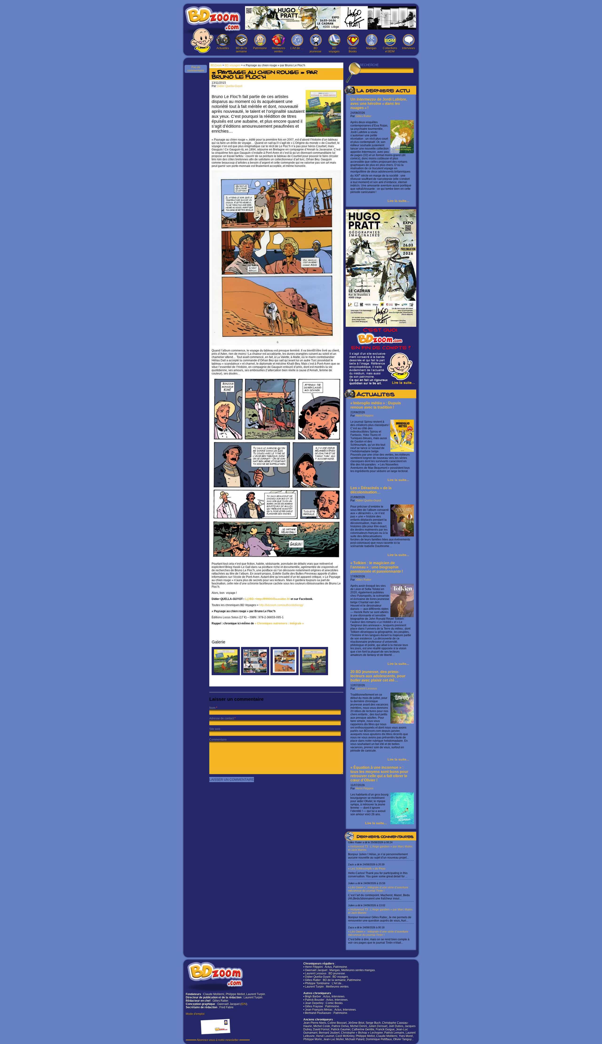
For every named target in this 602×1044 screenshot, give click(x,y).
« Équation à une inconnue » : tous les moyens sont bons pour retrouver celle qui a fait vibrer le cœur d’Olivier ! (379, 773)
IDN (243, 1004)
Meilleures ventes (278, 50)
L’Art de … (297, 48)
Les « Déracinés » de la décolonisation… (371, 490)
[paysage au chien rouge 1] (284, 674)
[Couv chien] (314, 674)
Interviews (408, 48)
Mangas (371, 48)
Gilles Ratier (363, 116)
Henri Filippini (364, 415)
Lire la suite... (398, 201)
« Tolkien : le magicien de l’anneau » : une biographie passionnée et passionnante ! (376, 567)
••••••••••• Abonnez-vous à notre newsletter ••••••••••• (218, 1040)
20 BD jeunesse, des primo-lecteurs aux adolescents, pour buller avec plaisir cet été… (377, 676)
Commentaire (218, 739)
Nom (212, 707)
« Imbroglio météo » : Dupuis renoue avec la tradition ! (375, 405)
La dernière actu (383, 91)
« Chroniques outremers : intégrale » (279, 623)
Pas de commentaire (195, 69)
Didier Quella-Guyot (368, 500)
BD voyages (334, 50)
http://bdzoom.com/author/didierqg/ (281, 605)
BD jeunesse (315, 50)
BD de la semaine (241, 50)
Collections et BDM (390, 50)
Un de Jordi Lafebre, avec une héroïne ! (378, 103)
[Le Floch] (226, 674)
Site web (214, 729)
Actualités (223, 48)
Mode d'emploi (195, 1014)
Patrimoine (260, 48)
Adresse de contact (221, 718)
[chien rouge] (255, 674)
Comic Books (353, 50)
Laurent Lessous (366, 688)
